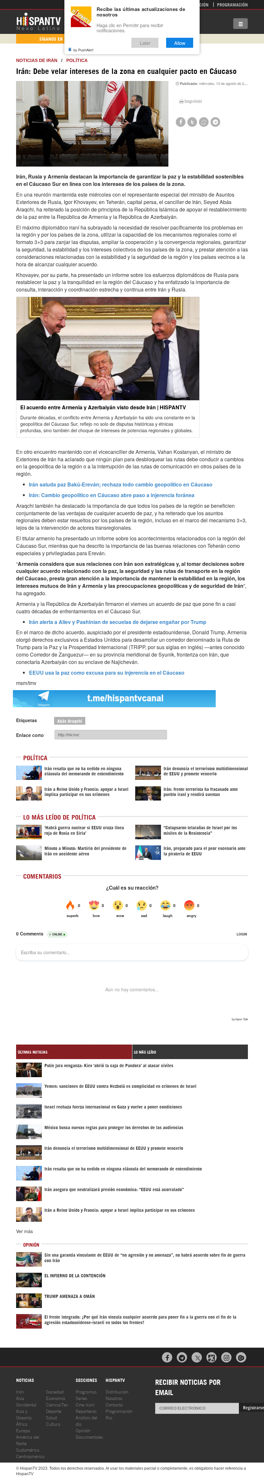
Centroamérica (30, 1456)
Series (81, 1398)
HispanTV (38, 21)
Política (77, 60)
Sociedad (55, 1391)
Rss (109, 1417)
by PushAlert (83, 49)
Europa (23, 1430)
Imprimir (193, 101)
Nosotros (114, 1398)
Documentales (89, 1436)
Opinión (83, 1430)
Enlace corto (30, 735)
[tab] (74, 1052)
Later (145, 42)
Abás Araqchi (69, 721)
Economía (55, 1398)
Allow (179, 42)
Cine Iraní (85, 1404)
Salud (51, 1417)
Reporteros (86, 1411)
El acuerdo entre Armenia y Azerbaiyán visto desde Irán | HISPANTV (103, 407)
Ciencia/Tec (57, 1404)
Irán (20, 1391)
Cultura (53, 1424)
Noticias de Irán (36, 60)
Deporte (53, 1411)
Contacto (114, 1404)
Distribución (117, 1391)
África (21, 1424)
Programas (86, 1391)
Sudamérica (27, 1449)
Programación (232, 4)
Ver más (24, 1231)
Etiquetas (26, 720)
